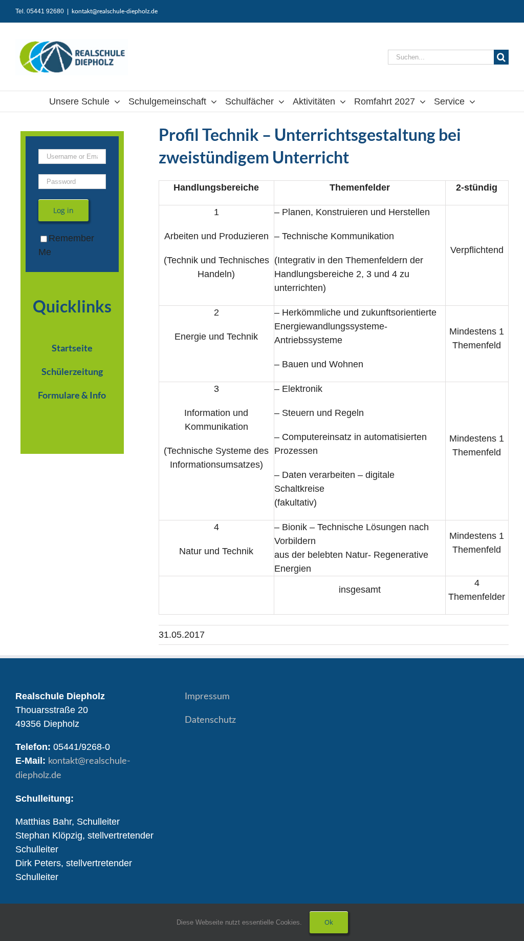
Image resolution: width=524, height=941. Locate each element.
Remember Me (66, 245)
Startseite (72, 347)
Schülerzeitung (72, 371)
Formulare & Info (72, 395)
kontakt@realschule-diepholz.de (115, 11)
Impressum (207, 696)
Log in (63, 210)
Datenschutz (210, 720)
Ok (328, 922)
